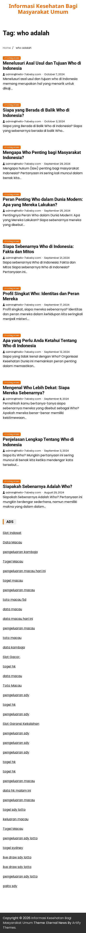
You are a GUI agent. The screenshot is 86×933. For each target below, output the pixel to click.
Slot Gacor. (11, 657)
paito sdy (10, 886)
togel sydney (13, 848)
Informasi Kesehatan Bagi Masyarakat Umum (43, 8)
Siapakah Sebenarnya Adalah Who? (37, 486)
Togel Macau (13, 561)
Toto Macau (12, 685)
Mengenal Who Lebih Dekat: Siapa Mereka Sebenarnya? (36, 390)
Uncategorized (11, 57)
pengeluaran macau (19, 781)
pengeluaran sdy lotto (20, 838)
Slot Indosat (12, 533)
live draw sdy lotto (17, 857)
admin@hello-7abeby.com (23, 74)
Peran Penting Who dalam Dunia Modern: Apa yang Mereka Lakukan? (43, 202)
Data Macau (12, 542)
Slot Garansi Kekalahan (21, 723)
